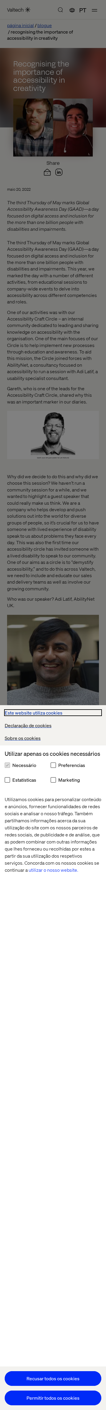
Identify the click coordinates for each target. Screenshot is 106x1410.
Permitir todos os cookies (53, 1398)
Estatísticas (24, 780)
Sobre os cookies (23, 738)
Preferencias (71, 765)
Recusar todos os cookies (53, 1378)
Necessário (24, 765)
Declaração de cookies (28, 725)
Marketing (69, 780)
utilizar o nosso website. (53, 870)
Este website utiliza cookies (33, 712)
